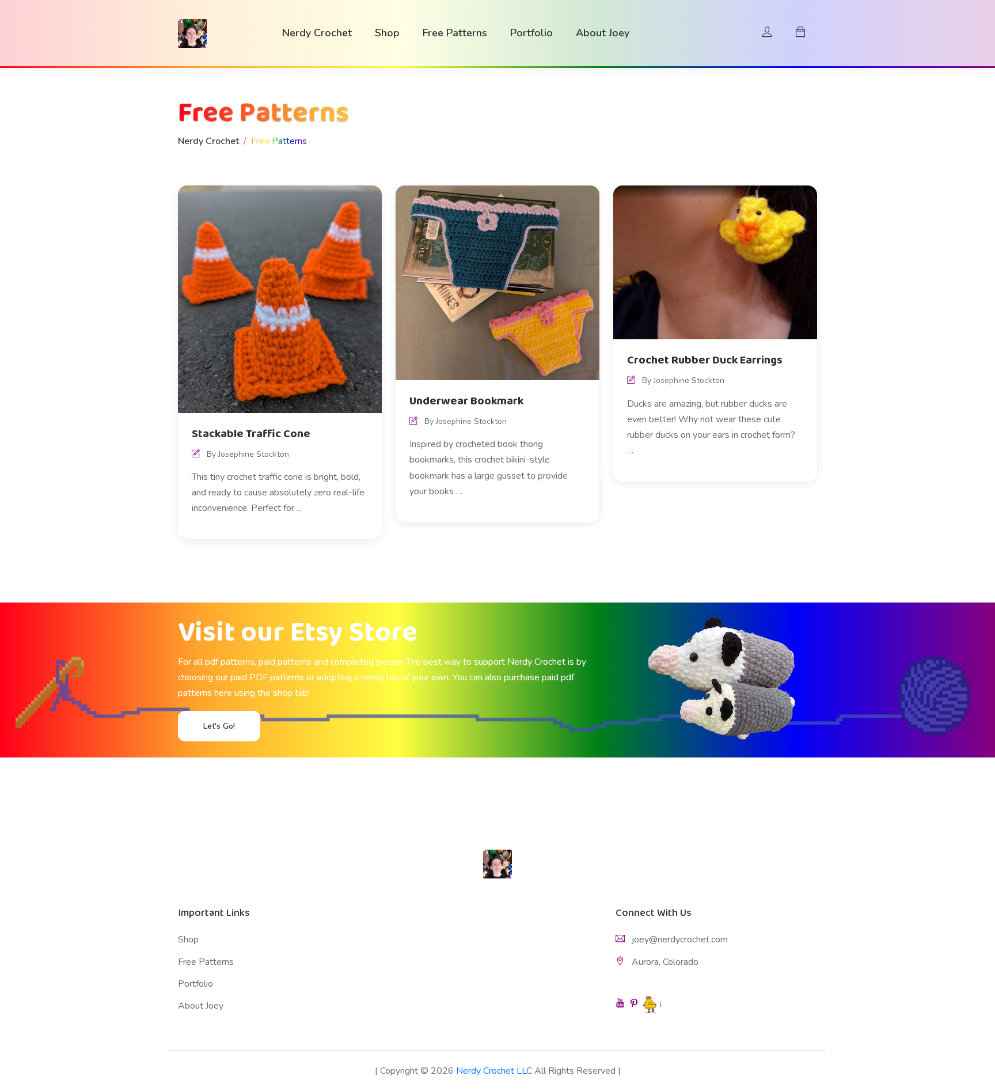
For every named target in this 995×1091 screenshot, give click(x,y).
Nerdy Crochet (317, 33)
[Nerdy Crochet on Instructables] (651, 1004)
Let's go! (219, 726)
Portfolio (531, 33)
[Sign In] (767, 33)
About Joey (602, 33)
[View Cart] (800, 33)
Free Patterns (455, 33)
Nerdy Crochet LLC (494, 1071)
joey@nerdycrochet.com (678, 939)
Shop (387, 33)
